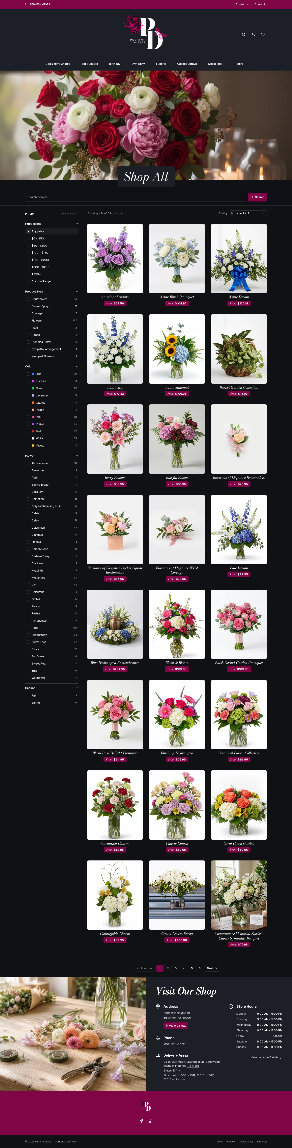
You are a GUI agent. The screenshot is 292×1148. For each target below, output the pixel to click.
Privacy (230, 1141)
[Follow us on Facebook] (141, 1121)
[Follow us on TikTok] (151, 1121)
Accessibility (246, 1141)
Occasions (215, 64)
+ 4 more (193, 1066)
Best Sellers (89, 64)
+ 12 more (178, 1079)
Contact (259, 4)
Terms (218, 1141)
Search (259, 197)
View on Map (177, 1025)
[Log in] (253, 35)
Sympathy (138, 64)
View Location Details (264, 1057)
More (240, 64)
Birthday (114, 64)
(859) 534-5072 (39, 4)
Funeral (161, 64)
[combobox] (248, 213)
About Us (242, 4)
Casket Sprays (187, 64)
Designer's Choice (57, 64)
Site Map (262, 1141)
